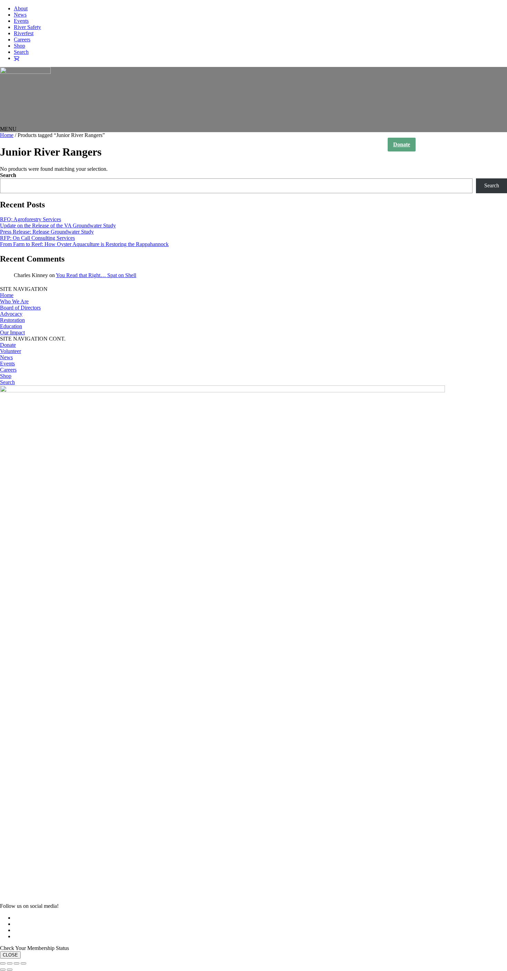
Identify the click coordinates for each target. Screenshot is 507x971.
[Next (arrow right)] (9, 970)
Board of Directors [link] (20, 308)
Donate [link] (401, 144)
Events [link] (21, 21)
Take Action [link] (367, 145)
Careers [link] (22, 39)
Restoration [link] (12, 320)
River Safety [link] (27, 27)
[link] (25, 72)
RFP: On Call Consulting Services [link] (37, 238)
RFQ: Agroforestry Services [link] (30, 219)
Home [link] (240, 145)
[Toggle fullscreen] (9, 963)
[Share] (16, 963)
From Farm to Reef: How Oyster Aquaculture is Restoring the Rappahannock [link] (84, 244)
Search (8, 175)
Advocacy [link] (11, 314)
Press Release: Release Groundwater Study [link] (47, 232)
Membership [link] (440, 144)
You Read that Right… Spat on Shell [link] (96, 275)
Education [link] (11, 326)
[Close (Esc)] (23, 963)
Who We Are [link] (267, 145)
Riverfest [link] (23, 33)
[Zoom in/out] (3, 963)
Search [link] (21, 52)
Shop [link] (19, 46)
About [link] (21, 8)
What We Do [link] (301, 145)
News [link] (20, 15)
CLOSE (10, 955)
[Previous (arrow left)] (3, 970)
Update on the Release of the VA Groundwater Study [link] (58, 225)
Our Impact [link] (335, 145)
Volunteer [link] (10, 351)
